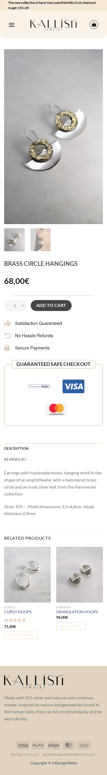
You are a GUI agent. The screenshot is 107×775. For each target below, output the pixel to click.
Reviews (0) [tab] (15, 459)
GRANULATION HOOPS (77, 612)
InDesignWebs (64, 763)
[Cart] (93, 24)
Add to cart (51, 305)
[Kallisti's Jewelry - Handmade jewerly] (53, 24)
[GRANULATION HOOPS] (79, 575)
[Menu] (11, 24)
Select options (21, 635)
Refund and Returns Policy (69, 755)
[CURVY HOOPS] (27, 575)
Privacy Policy (25, 755)
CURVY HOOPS (18, 612)
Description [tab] (16, 448)
